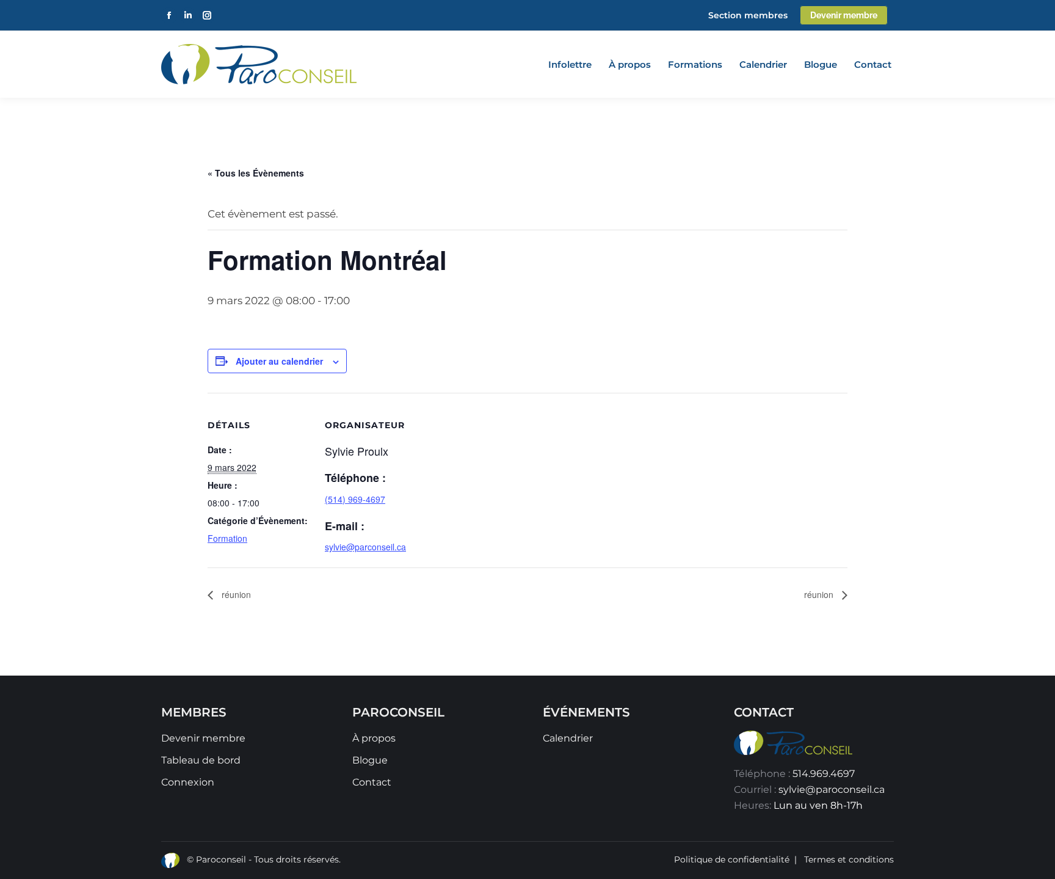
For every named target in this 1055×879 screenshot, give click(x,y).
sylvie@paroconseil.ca (831, 789)
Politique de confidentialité (731, 859)
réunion (235, 594)
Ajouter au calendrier (279, 361)
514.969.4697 (823, 773)
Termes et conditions (849, 859)
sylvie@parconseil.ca (365, 547)
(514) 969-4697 (355, 499)
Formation (227, 538)
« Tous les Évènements (256, 173)
